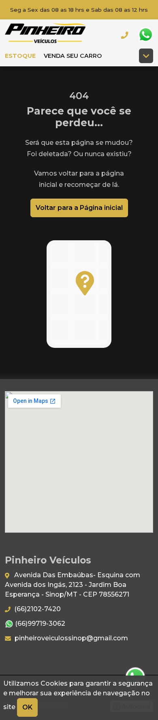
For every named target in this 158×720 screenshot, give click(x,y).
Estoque (20, 55)
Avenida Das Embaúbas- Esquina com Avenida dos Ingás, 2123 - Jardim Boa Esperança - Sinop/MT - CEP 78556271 (72, 584)
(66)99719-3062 (39, 623)
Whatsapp (145, 35)
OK (27, 707)
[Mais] (146, 56)
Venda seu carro (73, 55)
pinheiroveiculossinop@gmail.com (70, 638)
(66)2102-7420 (37, 609)
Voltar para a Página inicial (79, 208)
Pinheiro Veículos (45, 35)
